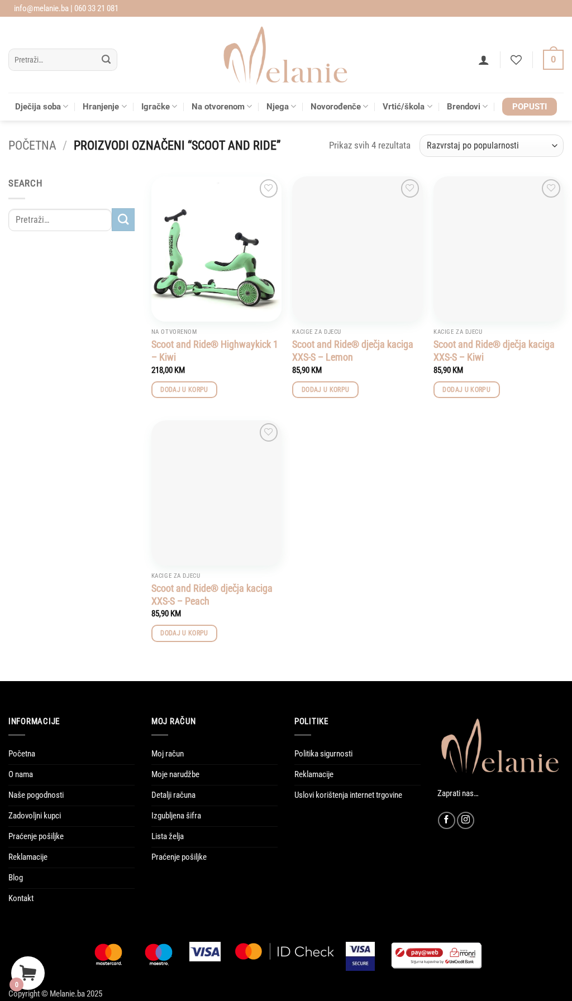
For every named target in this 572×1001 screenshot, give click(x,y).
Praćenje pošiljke (36, 836)
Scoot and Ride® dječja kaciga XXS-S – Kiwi (494, 350)
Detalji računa (173, 795)
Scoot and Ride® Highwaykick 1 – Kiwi (214, 350)
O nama (20, 774)
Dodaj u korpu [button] (184, 390)
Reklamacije (27, 857)
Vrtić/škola (404, 107)
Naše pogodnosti (36, 795)
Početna (32, 145)
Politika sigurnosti (323, 754)
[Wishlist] (516, 59)
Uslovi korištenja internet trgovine (348, 795)
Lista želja (167, 836)
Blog (15, 878)
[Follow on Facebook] (446, 820)
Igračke (155, 107)
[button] (483, 59)
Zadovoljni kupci (34, 816)
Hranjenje (101, 107)
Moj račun (167, 754)
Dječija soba (38, 107)
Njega (277, 107)
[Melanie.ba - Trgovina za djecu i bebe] (286, 55)
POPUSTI (529, 107)
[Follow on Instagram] (465, 820)
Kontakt (21, 898)
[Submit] (106, 60)
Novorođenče (336, 107)
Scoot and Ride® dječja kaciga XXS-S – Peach (212, 594)
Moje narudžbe (175, 774)
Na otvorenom (218, 107)
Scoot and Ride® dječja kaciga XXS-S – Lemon (352, 350)
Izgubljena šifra (176, 816)
